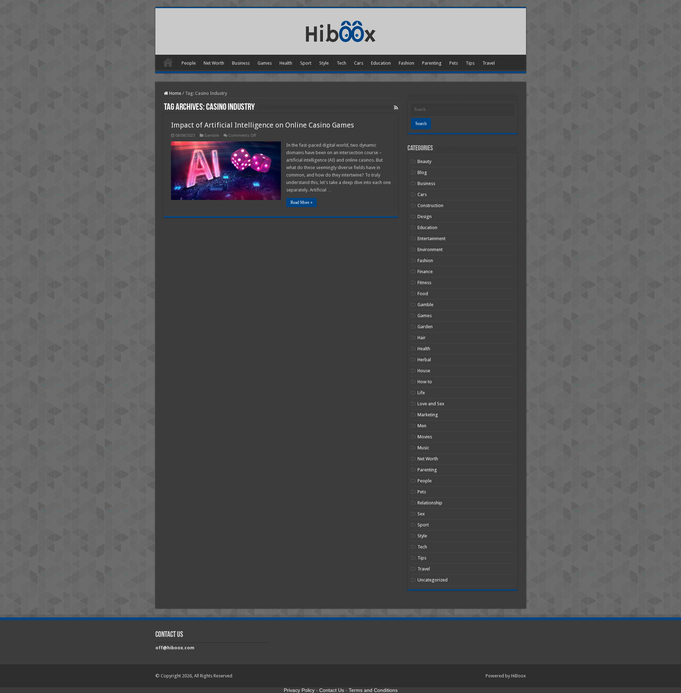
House (423, 370)
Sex (421, 513)
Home (168, 62)
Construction (430, 205)
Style (324, 63)
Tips (470, 63)
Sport (305, 63)
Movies (424, 436)
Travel (488, 63)
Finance (425, 271)
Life (421, 392)
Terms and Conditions (373, 690)
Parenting (432, 63)
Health (285, 63)
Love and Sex (430, 403)
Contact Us (331, 690)
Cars (358, 63)
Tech (341, 63)
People (189, 63)
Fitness (424, 282)
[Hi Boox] (341, 30)
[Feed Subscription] (396, 107)
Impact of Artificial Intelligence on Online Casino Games (262, 125)
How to (424, 381)
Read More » (301, 202)
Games (265, 63)
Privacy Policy (299, 690)
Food (422, 293)
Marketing (427, 414)
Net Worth (214, 63)
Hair (421, 337)
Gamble (211, 135)
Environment (430, 249)
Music (423, 447)
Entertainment (431, 238)
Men (421, 425)
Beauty (424, 161)
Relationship (429, 502)
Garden (425, 326)
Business (241, 63)
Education (381, 63)
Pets (453, 63)
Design (424, 216)
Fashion (406, 63)
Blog (422, 172)
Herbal (424, 359)
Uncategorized (432, 580)
